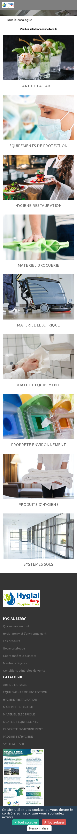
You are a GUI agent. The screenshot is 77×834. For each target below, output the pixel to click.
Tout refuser (55, 822)
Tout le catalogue (19, 20)
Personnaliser (39, 828)
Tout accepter (27, 822)
